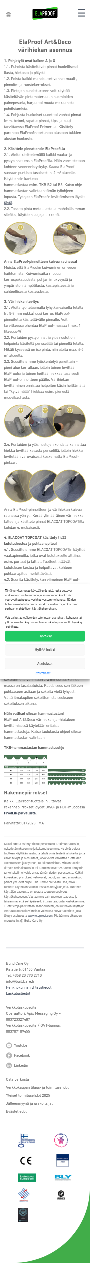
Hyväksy (45, 636)
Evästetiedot (42, 673)
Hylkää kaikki (45, 649)
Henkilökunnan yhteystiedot (29, 987)
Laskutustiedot (18, 993)
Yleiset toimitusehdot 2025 (28, 1095)
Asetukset (45, 663)
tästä (8, 202)
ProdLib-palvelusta (20, 813)
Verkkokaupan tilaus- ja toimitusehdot (37, 1087)
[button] (81, 13)
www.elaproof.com (40, 915)
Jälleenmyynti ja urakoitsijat (29, 1103)
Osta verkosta (17, 1079)
